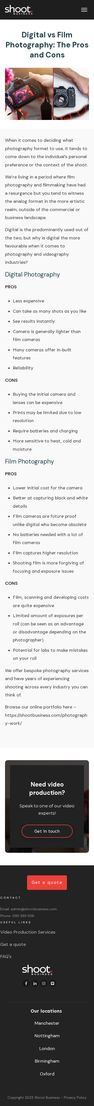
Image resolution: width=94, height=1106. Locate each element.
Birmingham (47, 1061)
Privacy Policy (75, 1097)
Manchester (47, 1023)
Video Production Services (27, 932)
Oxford (47, 1074)
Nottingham (47, 1036)
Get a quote (13, 944)
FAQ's (6, 956)
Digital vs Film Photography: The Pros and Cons (47, 45)
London (47, 1049)
